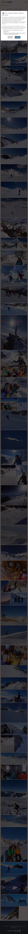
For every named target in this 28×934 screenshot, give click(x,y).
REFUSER (10, 37)
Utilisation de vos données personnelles (14, 30)
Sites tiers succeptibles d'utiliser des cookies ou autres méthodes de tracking (14, 33)
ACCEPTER (17, 37)
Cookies (7, 31)
